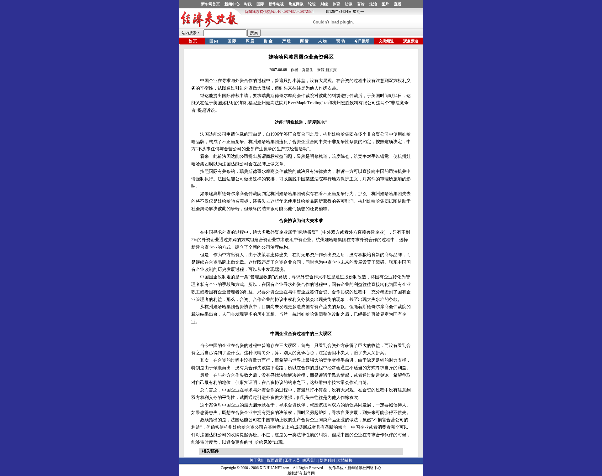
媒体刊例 (327, 460)
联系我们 (309, 460)
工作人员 (292, 460)
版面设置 (274, 460)
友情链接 (344, 460)
